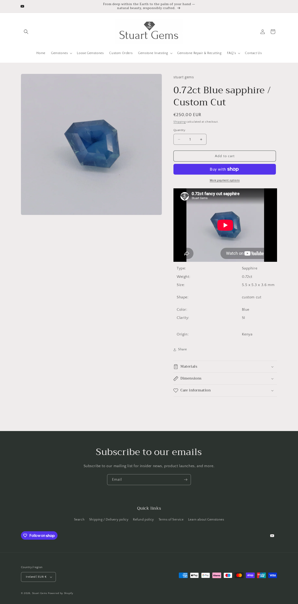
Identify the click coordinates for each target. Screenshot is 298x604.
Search (79, 519)
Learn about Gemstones (206, 519)
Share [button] (182, 349)
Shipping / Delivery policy (109, 519)
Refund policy (143, 519)
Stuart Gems (40, 593)
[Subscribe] (185, 479)
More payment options (225, 180)
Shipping (179, 121)
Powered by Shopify (60, 593)
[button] (26, 32)
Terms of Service (171, 519)
